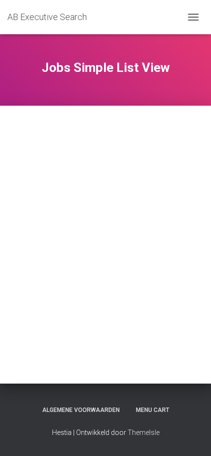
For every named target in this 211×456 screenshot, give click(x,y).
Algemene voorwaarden (81, 410)
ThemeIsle (143, 432)
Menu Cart (152, 410)
